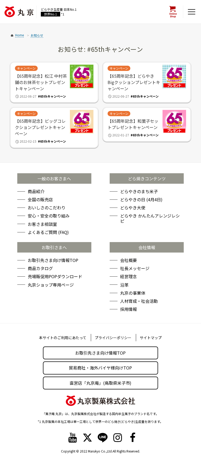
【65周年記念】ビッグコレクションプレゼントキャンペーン (40, 127)
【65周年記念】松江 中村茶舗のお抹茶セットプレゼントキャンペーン (41, 82)
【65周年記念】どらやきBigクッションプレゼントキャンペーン (134, 82)
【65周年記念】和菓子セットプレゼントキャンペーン (133, 124)
